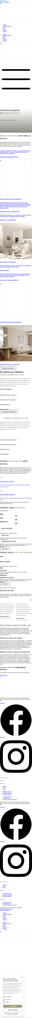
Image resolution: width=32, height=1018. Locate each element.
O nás (4, 27)
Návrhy (5, 24)
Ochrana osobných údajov (6, 909)
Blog (4, 28)
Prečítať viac (15, 993)
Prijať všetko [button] (12, 1006)
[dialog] (12, 996)
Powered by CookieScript (12, 1014)
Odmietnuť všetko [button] (12, 1010)
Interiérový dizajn (7, 26)
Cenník (4, 31)
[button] (16, 599)
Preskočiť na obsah (4, 2)
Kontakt (5, 30)
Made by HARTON (5, 910)
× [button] (22, 977)
